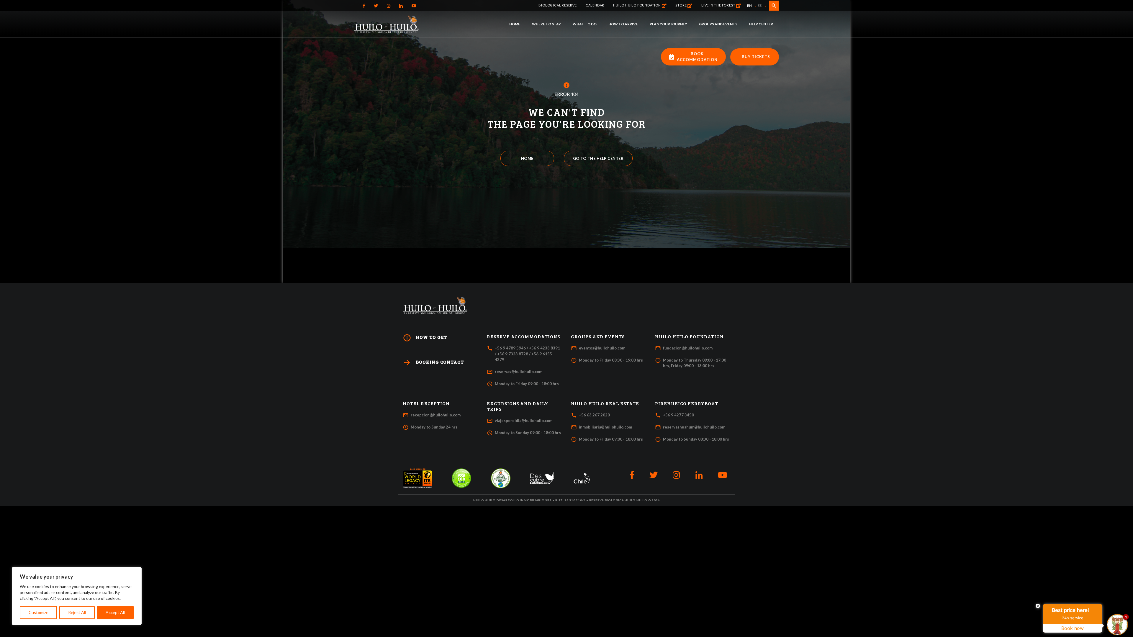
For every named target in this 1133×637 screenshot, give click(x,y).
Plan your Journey (668, 24)
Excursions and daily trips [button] (517, 406)
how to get (425, 338)
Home (514, 24)
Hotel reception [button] (426, 403)
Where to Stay (546, 24)
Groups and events (718, 24)
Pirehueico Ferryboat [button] (686, 403)
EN (749, 5)
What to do (585, 24)
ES (760, 5)
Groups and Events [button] (598, 336)
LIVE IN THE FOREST (718, 5)
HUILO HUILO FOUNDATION (637, 5)
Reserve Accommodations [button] (523, 336)
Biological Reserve (557, 5)
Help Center (761, 24)
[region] (77, 596)
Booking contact (433, 362)
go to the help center (598, 158)
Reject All (77, 612)
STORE (681, 5)
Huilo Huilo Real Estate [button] (605, 403)
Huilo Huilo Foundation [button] (689, 336)
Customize (38, 612)
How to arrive (623, 24)
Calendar (595, 5)
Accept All (115, 612)
